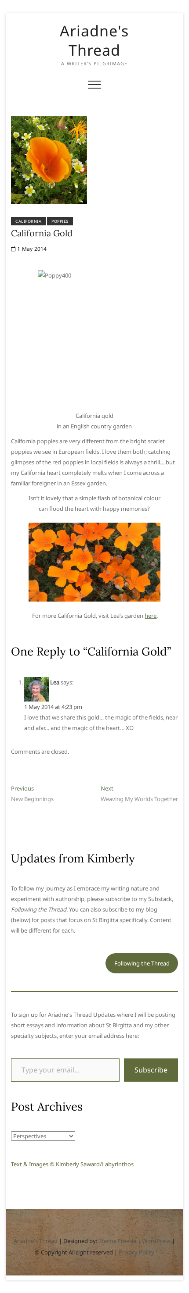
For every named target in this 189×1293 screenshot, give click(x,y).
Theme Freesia (117, 1241)
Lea (54, 682)
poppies (60, 221)
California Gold (42, 233)
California (28, 221)
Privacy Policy (136, 1252)
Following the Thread (142, 963)
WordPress (156, 1241)
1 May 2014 (31, 249)
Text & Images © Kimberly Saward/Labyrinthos (72, 1164)
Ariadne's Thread (94, 40)
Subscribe (150, 1070)
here (150, 616)
